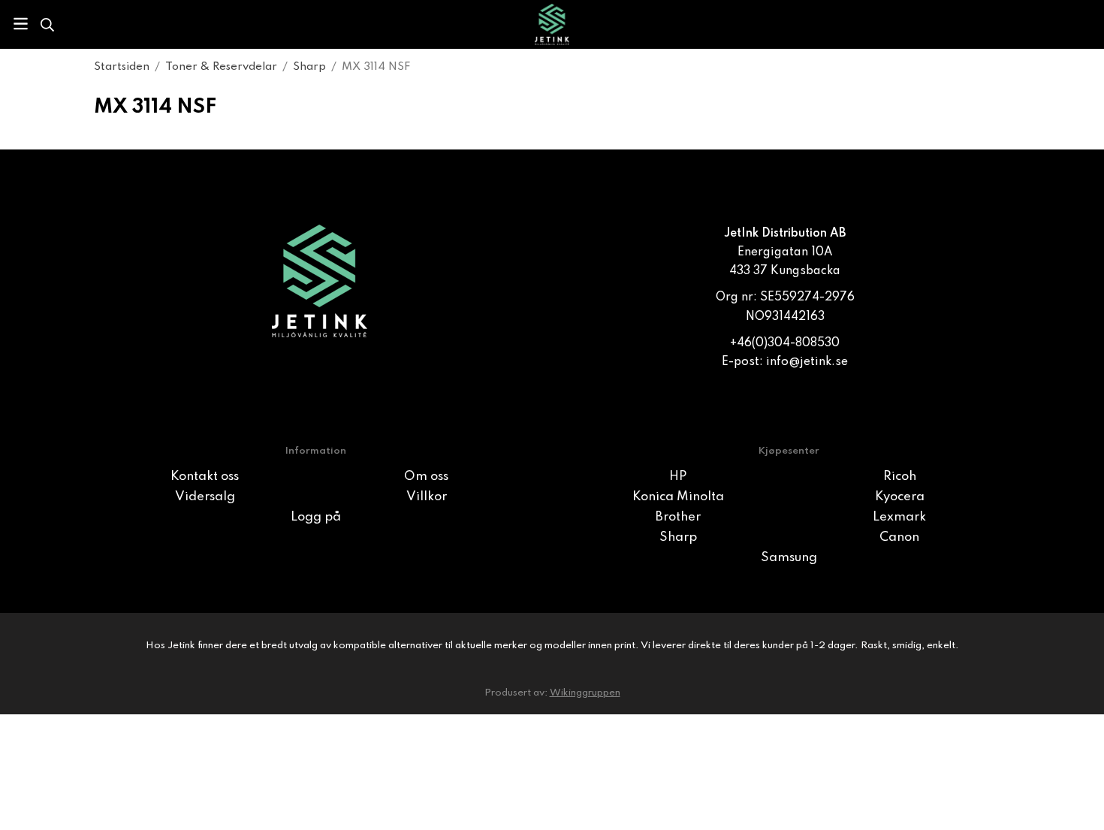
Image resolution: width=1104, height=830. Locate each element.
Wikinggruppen (585, 693)
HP (677, 476)
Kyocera (900, 496)
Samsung (789, 557)
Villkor (426, 496)
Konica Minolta (678, 496)
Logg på (316, 517)
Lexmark (899, 517)
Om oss (426, 476)
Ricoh (899, 476)
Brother (678, 517)
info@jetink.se (807, 362)
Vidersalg (205, 496)
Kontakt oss (204, 476)
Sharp (678, 537)
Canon (899, 537)
